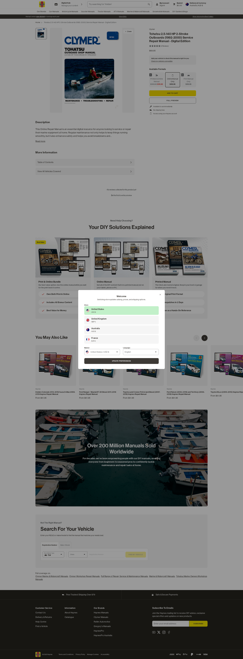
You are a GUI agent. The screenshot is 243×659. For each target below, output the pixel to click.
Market (86, 348)
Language (126, 348)
